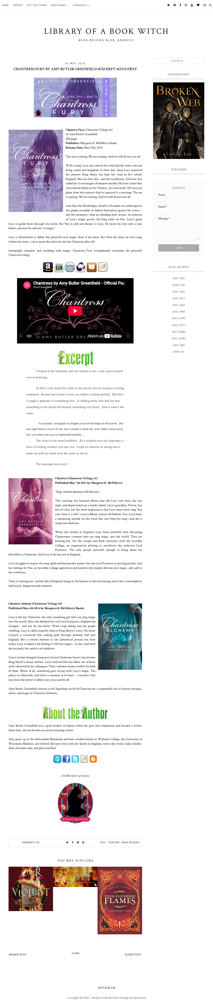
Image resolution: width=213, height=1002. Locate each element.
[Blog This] (83, 843)
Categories (80, 5)
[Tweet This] (67, 843)
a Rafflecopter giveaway (75, 775)
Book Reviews (131, 842)
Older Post (133, 954)
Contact (18, 5)
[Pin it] (78, 843)
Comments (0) (31, 842)
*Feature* (114, 842)
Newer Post (18, 954)
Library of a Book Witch (105, 997)
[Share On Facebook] (73, 843)
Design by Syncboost (133, 997)
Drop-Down (58, 5)
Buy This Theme (37, 5)
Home (5, 5)
